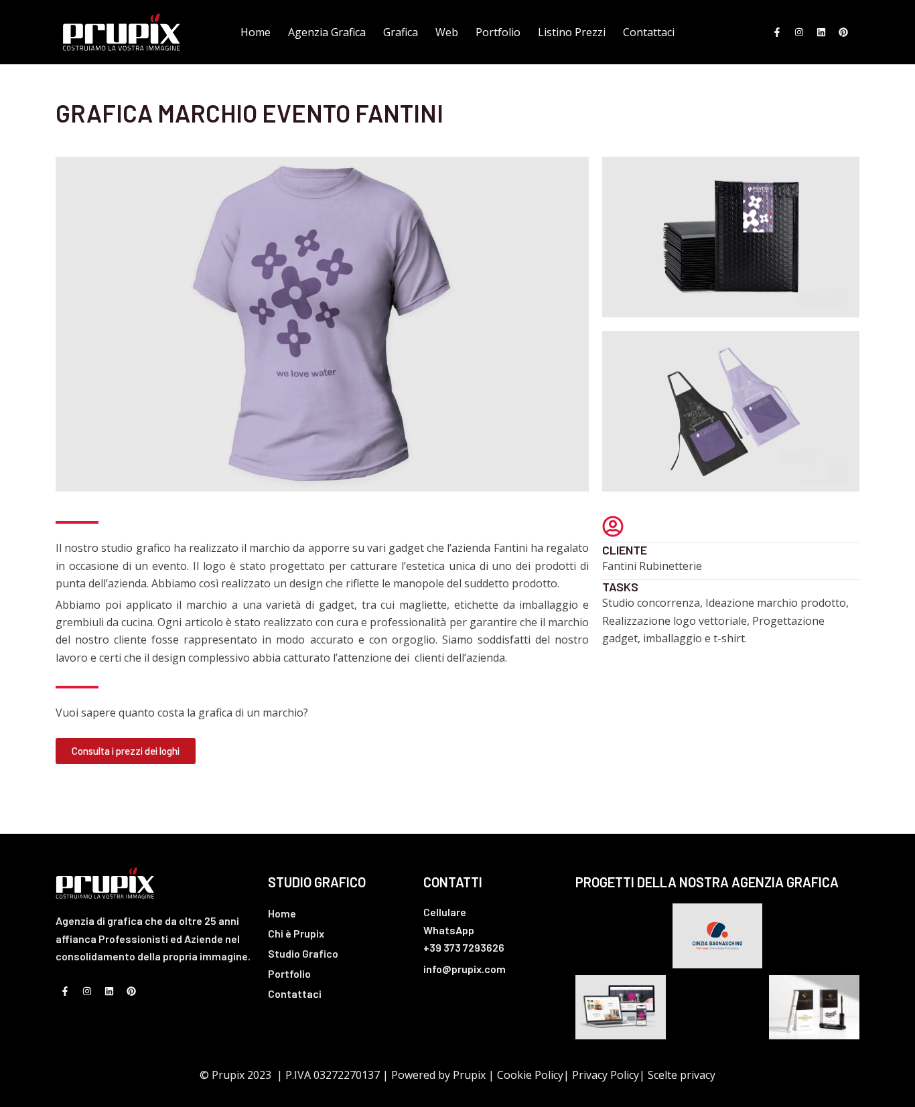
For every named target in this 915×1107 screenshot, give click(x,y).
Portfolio (498, 32)
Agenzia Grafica (327, 32)
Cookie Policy (530, 1074)
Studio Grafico (303, 953)
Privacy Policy (605, 1074)
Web (446, 32)
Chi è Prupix (296, 933)
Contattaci (649, 32)
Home (255, 32)
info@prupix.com (464, 968)
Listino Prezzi (572, 32)
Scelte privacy (681, 1074)
